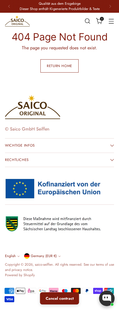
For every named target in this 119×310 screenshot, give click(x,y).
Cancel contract (60, 298)
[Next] (110, 6)
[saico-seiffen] (17, 21)
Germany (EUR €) (44, 255)
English (10, 255)
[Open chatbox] (107, 298)
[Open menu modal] (111, 21)
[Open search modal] (87, 21)
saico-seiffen (44, 264)
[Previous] (9, 6)
